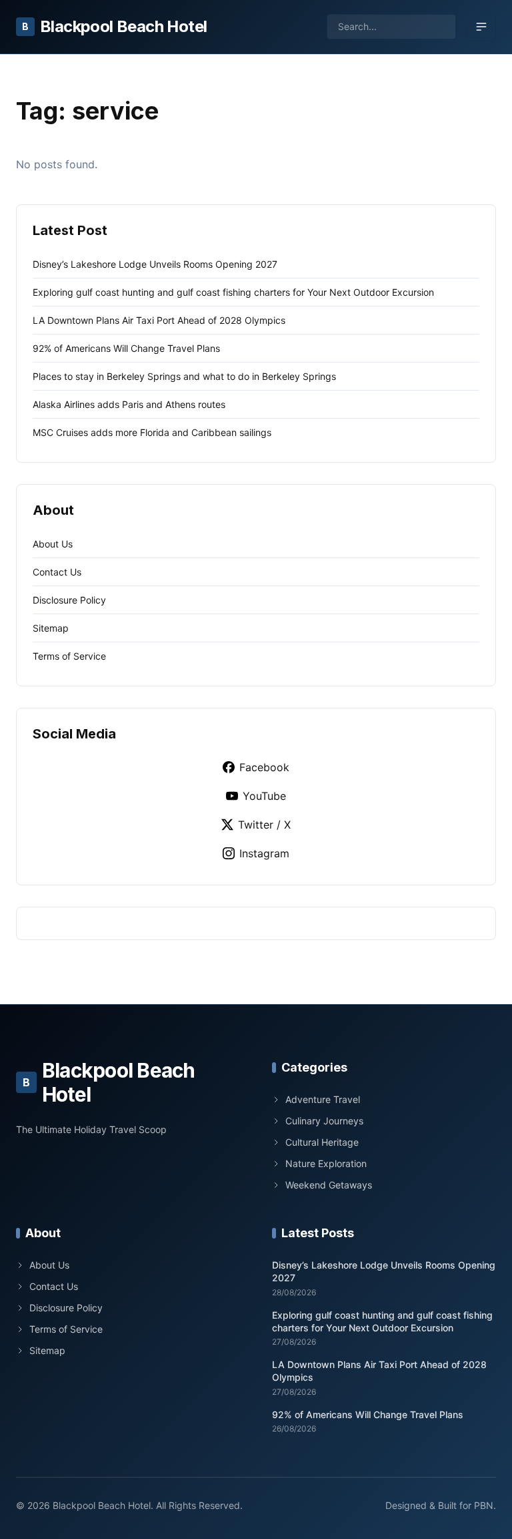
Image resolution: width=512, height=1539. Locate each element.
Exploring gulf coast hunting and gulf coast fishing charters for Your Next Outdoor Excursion (233, 292)
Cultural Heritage (322, 1142)
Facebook (264, 767)
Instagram (264, 853)
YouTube (264, 796)
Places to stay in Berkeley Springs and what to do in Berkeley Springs (184, 376)
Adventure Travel (322, 1099)
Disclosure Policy (69, 600)
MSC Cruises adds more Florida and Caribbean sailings (152, 432)
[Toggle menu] (481, 26)
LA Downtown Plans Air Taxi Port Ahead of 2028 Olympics (159, 320)
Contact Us (57, 572)
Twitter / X (264, 824)
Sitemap (51, 628)
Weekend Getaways (328, 1184)
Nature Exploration (326, 1163)
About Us (53, 543)
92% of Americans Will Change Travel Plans (126, 348)
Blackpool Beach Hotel (114, 26)
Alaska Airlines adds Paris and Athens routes (129, 404)
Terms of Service (69, 656)
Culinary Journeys (324, 1120)
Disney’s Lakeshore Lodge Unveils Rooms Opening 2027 (155, 264)
